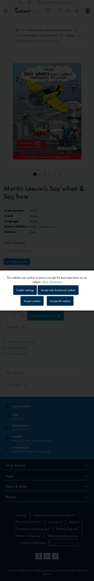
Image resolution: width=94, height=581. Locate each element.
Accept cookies (32, 301)
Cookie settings (25, 290)
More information (52, 282)
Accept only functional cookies (58, 290)
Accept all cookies (60, 301)
